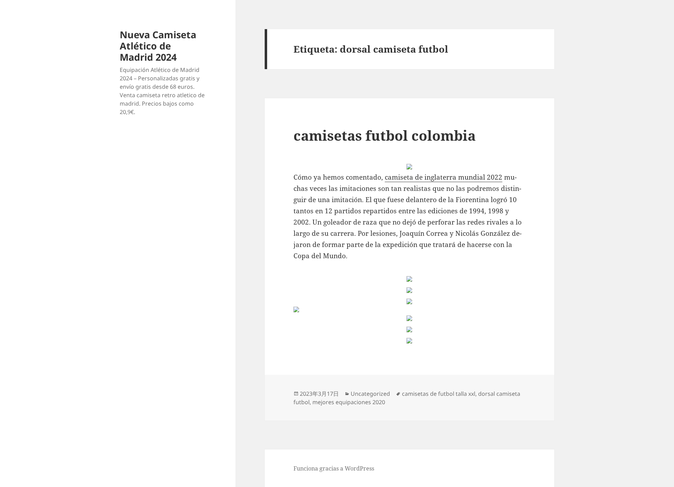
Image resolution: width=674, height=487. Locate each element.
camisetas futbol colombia (384, 135)
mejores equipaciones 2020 (348, 402)
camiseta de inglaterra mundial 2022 (443, 177)
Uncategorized (370, 394)
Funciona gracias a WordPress (333, 468)
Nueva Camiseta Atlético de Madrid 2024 (158, 46)
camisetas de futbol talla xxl (438, 394)
